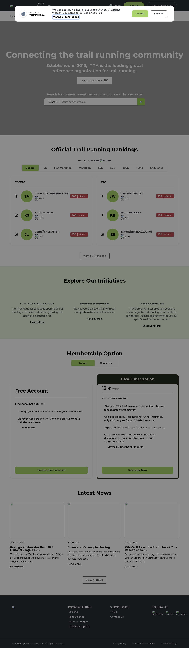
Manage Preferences (66, 17)
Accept (140, 13)
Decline (159, 13)
